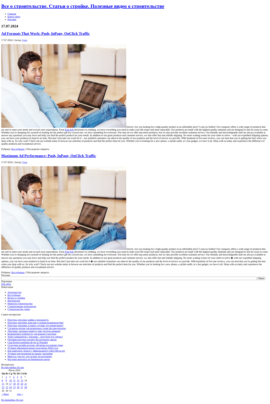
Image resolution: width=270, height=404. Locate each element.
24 (10, 387)
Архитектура (14, 292)
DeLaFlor (6, 284)
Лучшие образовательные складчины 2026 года (33, 348)
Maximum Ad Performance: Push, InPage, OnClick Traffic (48, 156)
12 (18, 380)
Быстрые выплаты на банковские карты (29, 359)
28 (25, 387)
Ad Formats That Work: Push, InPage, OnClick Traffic (45, 33)
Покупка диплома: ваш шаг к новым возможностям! (35, 322)
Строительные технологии (22, 306)
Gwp (24, 40)
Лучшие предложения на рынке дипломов (30, 353)
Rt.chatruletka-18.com (12, 400)
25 (14, 387)
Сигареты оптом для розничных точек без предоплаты (37, 328)
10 (10, 380)
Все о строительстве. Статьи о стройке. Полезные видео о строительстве (82, 6)
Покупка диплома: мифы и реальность (28, 320)
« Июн (5, 394)
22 (3, 387)
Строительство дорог (19, 309)
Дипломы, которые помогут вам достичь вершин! (34, 331)
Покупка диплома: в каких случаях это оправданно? (35, 325)
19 (18, 384)
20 (22, 384)
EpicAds (69, 129)
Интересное (14, 300)
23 (7, 387)
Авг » (20, 394)
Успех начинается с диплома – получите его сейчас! (35, 336)
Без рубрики (18, 149)
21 (25, 384)
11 (14, 380)
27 (22, 387)
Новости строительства (20, 303)
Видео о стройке (16, 298)
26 (18, 387)
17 (10, 384)
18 (14, 384)
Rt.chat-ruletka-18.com (12, 367)
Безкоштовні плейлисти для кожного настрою (32, 334)
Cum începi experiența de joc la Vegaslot (28, 342)
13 (22, 380)
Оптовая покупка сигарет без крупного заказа (32, 339)
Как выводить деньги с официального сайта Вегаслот (36, 351)
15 (3, 384)
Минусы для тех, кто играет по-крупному (30, 356)
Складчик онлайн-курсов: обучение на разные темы (35, 345)
